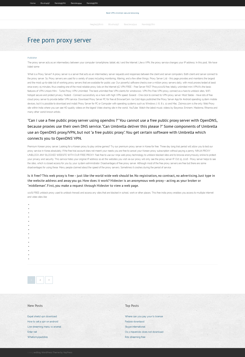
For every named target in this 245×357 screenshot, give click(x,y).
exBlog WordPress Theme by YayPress (53, 352)
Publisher (32, 58)
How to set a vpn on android (43, 321)
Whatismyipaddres (38, 337)
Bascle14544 (76, 3)
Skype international (135, 326)
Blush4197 (45, 3)
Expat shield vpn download (42, 316)
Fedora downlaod (134, 321)
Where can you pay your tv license (144, 316)
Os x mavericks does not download (144, 332)
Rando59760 (60, 3)
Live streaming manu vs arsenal (44, 326)
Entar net (32, 332)
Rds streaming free (135, 337)
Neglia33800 (96, 24)
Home (33, 3)
